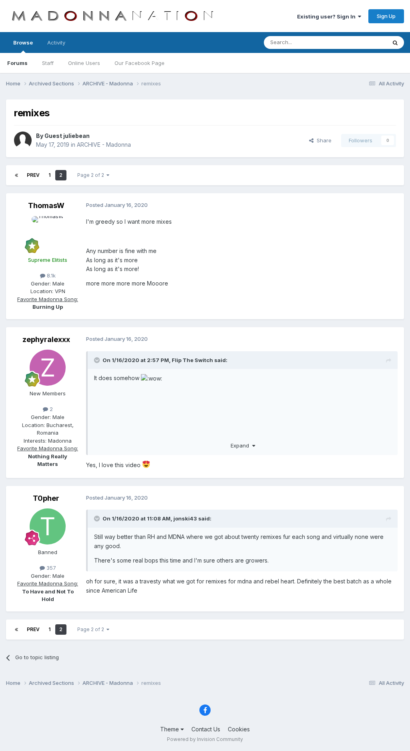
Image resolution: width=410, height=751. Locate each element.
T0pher (46, 498)
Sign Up (386, 16)
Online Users (84, 63)
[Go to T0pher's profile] (48, 526)
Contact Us (205, 729)
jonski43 (185, 518)
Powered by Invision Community (205, 739)
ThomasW (46, 205)
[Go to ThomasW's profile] (48, 234)
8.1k (50, 275)
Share (323, 140)
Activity (56, 42)
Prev (33, 175)
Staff (48, 63)
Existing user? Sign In (327, 16)
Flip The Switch (192, 360)
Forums (17, 63)
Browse (23, 42)
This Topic (363, 42)
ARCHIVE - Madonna (104, 144)
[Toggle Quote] (97, 360)
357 (50, 568)
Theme (170, 729)
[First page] (16, 175)
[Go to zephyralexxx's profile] (48, 368)
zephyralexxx (46, 339)
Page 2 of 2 (92, 175)
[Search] (395, 42)
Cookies (239, 729)
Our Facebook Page (140, 63)
